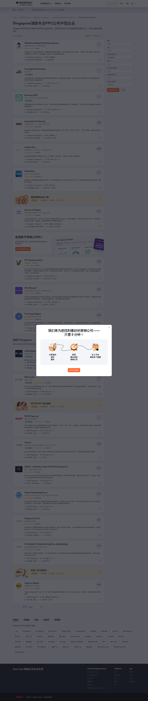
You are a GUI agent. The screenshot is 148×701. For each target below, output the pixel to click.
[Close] (109, 327)
